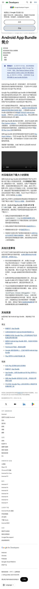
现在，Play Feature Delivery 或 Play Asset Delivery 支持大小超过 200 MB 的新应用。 (20, 73)
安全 (3, 420)
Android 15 (5, 490)
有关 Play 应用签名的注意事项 (15, 366)
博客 (3, 429)
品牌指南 (17, 572)
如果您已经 (25, 108)
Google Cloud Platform (9, 562)
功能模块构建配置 (28, 302)
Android (4, 414)
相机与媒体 (5, 450)
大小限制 (19, 195)
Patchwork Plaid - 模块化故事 (15, 347)
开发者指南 (5, 514)
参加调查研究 (5, 540)
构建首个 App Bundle (12, 329)
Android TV (5, 476)
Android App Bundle (15, 68)
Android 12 (5, 500)
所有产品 (4, 565)
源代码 (3, 423)
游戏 (3, 441)
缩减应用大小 (31, 226)
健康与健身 (5, 447)
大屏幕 (3, 464)
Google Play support (8, 537)
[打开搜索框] (27, 2)
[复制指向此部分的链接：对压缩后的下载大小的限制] (31, 175)
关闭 (19, 22)
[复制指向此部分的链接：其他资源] (12, 313)
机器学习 (4, 444)
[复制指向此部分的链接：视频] (7, 362)
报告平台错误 (5, 531)
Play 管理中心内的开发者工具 (15, 356)
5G (2, 456)
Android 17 (5, 484)
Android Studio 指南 (8, 511)
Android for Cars (7, 473)
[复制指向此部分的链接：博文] (7, 324)
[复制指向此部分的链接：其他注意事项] (17, 248)
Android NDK (5, 523)
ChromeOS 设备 (6, 470)
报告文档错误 (5, 534)
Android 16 (5, 487)
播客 (3, 432)
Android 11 (5, 503)
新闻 (3, 426)
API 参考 (4, 517)
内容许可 (20, 393)
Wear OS (4, 467)
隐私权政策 (5, 453)
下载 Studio (5, 520)
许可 (11, 572)
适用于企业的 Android (8, 417)
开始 (19, 28)
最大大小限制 (19, 201)
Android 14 (5, 493)
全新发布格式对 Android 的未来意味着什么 (19, 332)
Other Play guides (29, 33)
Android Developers (7, 33)
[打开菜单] (3, 2)
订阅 (24, 579)
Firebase (4, 559)
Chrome (4, 556)
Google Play (18, 33)
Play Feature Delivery (9, 123)
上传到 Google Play (20, 115)
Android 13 (5, 496)
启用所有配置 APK (28, 218)
